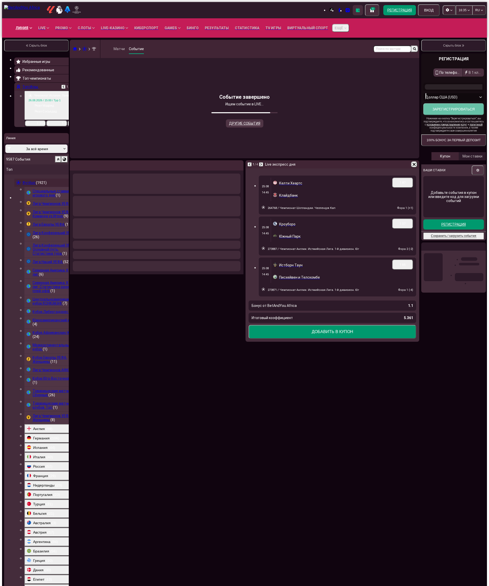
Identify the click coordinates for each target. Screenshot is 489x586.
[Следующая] (87, 164)
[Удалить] (238, 164)
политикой (476, 141)
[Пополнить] (358, 10)
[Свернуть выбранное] (58, 159)
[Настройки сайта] (449, 10)
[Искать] (414, 49)
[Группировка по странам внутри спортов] (64, 159)
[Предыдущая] (63, 87)
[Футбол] (85, 49)
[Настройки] (478, 187)
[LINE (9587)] (75, 49)
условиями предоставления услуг (447, 141)
